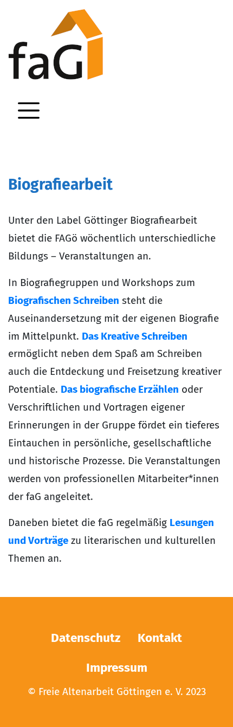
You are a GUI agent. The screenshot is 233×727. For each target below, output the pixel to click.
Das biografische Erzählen (120, 389)
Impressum (116, 667)
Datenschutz (85, 638)
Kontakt (160, 638)
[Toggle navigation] (29, 110)
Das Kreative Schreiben (134, 336)
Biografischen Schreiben (63, 300)
